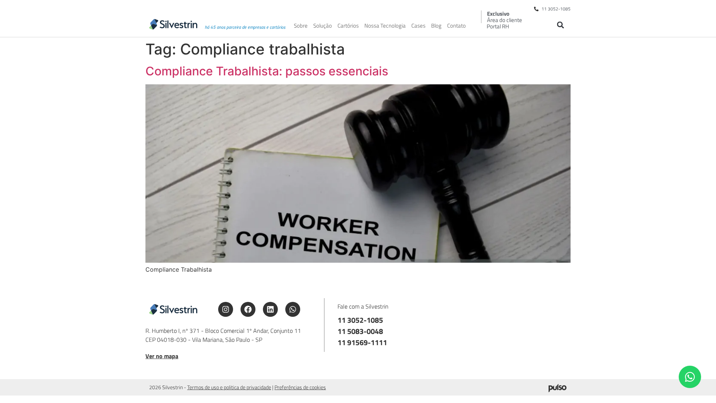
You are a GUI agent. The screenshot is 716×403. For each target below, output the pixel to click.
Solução (322, 25)
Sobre (301, 25)
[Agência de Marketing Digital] (557, 390)
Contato (456, 25)
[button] (560, 24)
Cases (418, 25)
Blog (436, 25)
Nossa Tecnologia (385, 25)
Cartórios (348, 25)
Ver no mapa (161, 356)
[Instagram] (225, 309)
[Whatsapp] (292, 309)
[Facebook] (248, 309)
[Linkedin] (270, 309)
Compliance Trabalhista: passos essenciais (266, 71)
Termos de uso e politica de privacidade (229, 387)
